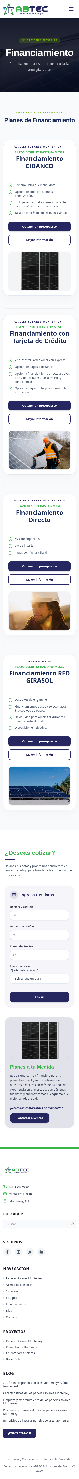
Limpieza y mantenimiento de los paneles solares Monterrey (36, 1401)
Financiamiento (16, 1304)
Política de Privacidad (58, 1459)
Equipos (11, 1298)
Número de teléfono (22, 926)
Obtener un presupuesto (39, 226)
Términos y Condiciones (22, 1459)
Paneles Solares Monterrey (24, 1278)
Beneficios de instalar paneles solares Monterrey (36, 1420)
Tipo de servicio (20, 966)
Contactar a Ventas (29, 1118)
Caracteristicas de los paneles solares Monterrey (36, 1393)
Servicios (12, 1291)
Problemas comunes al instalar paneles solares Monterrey (35, 1412)
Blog (9, 1310)
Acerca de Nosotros (19, 1285)
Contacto (12, 1317)
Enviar (39, 997)
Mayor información (39, 240)
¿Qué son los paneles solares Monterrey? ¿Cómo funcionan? (35, 1384)
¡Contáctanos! (19, 1433)
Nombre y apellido (21, 906)
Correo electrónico (21, 946)
